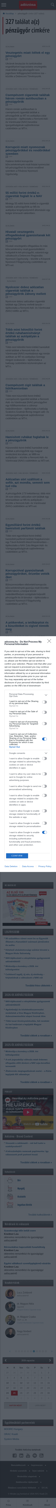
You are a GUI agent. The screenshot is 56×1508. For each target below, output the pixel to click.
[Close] (50, 642)
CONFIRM (17, 856)
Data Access (28, 866)
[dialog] (28, 754)
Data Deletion (11, 866)
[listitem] (28, 695)
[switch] (44, 702)
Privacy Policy (44, 866)
